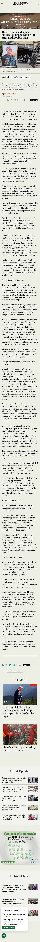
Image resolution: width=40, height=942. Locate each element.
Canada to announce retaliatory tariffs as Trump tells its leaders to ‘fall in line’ (14, 817)
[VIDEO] (20, 694)
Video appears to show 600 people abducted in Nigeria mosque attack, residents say (13, 789)
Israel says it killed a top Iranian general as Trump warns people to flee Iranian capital (19, 711)
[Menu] (2, 3)
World (4, 883)
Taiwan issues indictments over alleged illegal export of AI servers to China (14, 798)
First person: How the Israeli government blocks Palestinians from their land (13, 901)
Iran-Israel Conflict (15, 671)
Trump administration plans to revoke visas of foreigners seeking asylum (14, 780)
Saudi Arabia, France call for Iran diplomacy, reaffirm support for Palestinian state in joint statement (14, 888)
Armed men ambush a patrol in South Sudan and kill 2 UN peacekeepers (14, 808)
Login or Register (8, 927)
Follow (34, 100)
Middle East (6, 897)
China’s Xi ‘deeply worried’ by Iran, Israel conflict (19, 748)
